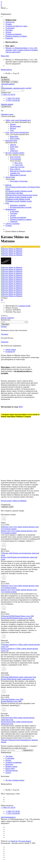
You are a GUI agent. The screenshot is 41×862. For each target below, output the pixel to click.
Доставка (9, 30)
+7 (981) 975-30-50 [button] (8, 807)
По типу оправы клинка (14, 780)
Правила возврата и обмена (16, 36)
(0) (2, 300)
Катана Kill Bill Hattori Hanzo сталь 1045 (16, 618)
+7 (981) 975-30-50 (12, 98)
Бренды (8, 185)
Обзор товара (10, 349)
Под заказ (5, 324)
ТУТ (21, 407)
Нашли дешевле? (7, 318)
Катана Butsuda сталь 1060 (11, 701)
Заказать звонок (7, 104)
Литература (9, 22)
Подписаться (27, 750)
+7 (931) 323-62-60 (12, 100)
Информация (10, 209)
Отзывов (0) (10, 351)
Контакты (9, 764)
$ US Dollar (5, 82)
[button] (5, 56)
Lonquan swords (24, 306)
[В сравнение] (4, 302)
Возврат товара (11, 766)
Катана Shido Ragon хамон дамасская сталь (17, 679)
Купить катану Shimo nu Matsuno (13, 501)
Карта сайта (10, 768)
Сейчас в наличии (12, 223)
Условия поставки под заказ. (16, 26)
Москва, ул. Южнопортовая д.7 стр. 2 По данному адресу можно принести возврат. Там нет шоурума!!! (21, 50)
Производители (11, 770)
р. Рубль (15, 82)
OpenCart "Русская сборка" (20, 841)
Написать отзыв (7, 507)
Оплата (8, 32)
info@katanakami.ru (8, 817)
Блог (7, 203)
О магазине (9, 28)
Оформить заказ (7, 114)
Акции (8, 772)
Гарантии (9, 38)
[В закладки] (2, 302)
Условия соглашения (13, 34)
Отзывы (8, 24)
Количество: (5, 320)
